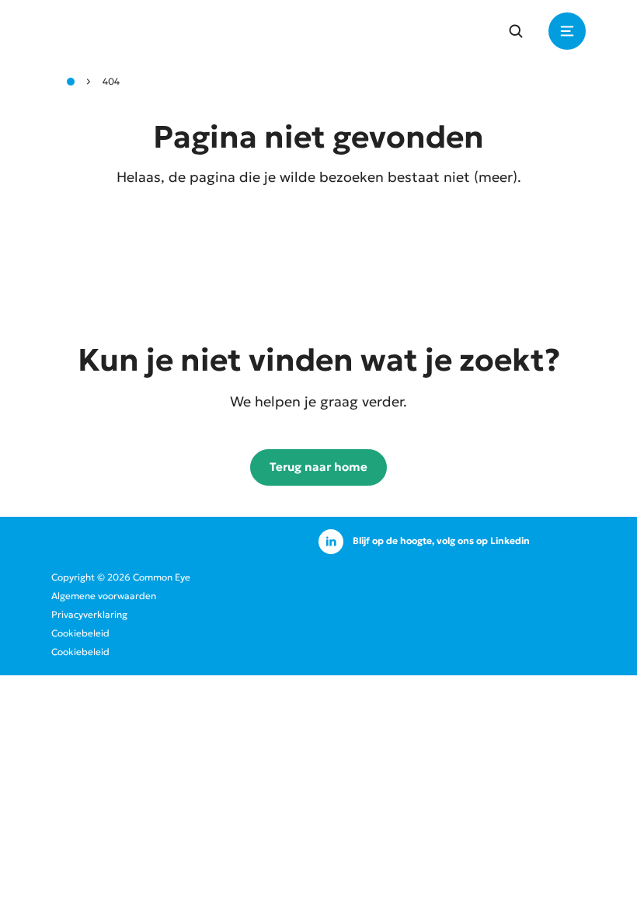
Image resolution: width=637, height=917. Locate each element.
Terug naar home (318, 466)
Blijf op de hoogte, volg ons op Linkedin (441, 540)
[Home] (71, 81)
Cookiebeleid (80, 633)
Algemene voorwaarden (103, 595)
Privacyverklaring (89, 614)
